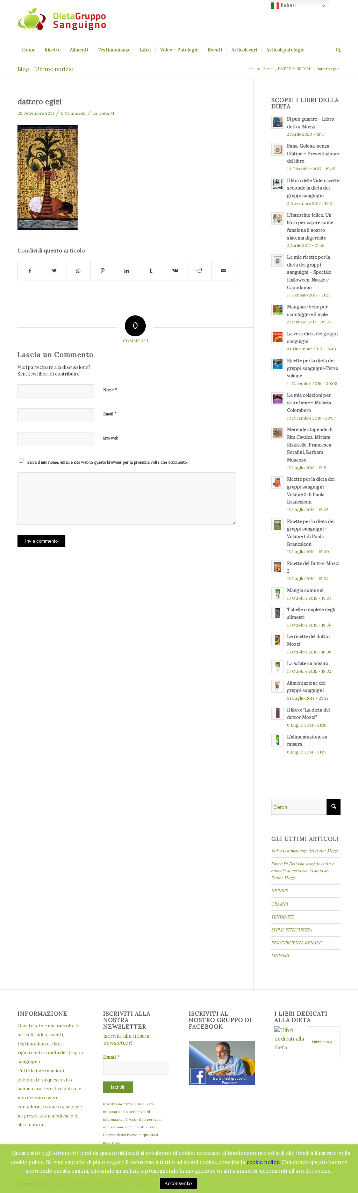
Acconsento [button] (178, 1183)
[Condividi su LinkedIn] (127, 270)
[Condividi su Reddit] (199, 270)
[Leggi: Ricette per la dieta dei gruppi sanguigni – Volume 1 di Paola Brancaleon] (277, 525)
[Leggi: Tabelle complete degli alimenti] (277, 613)
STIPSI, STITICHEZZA (291, 930)
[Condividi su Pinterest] (102, 270)
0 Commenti (73, 113)
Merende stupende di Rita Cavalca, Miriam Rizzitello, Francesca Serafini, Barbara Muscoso (309, 445)
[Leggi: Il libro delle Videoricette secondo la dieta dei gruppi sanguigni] (277, 184)
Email (110, 414)
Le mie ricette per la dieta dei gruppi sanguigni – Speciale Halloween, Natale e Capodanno (309, 272)
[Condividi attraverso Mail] (223, 270)
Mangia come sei (305, 590)
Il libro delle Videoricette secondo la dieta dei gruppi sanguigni (313, 188)
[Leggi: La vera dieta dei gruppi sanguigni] (277, 337)
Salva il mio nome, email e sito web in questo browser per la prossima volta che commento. (107, 462)
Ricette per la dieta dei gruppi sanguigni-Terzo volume (312, 368)
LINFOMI (280, 955)
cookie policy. (263, 1162)
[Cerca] (336, 50)
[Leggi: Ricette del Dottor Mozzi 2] (277, 566)
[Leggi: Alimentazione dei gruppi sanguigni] (277, 686)
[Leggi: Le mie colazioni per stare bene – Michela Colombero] (277, 398)
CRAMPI (279, 904)
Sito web (110, 438)
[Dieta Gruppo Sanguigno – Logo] (61, 20)
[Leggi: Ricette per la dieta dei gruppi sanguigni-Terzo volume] (277, 364)
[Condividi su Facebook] (30, 270)
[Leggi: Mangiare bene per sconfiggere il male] (277, 310)
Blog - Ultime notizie (45, 68)
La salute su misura (307, 663)
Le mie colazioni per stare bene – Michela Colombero (309, 402)
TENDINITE (282, 917)
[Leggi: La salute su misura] (277, 666)
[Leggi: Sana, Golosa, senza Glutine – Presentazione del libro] (277, 149)
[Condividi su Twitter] (54, 270)
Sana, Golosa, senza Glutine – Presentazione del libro (313, 153)
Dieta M (106, 113)
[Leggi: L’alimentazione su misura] (277, 740)
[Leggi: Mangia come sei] (277, 593)
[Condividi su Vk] (175, 270)
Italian (287, 5)
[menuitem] (28, 50)
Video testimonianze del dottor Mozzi (304, 850)
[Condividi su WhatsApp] (78, 270)
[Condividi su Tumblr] (151, 270)
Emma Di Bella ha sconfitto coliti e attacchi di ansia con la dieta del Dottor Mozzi (302, 870)
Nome (110, 390)
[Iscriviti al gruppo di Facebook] (222, 1083)
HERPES (279, 890)
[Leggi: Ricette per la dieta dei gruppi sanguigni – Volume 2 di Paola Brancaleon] (277, 482)
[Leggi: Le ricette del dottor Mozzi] (277, 640)
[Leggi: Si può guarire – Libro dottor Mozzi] (277, 122)
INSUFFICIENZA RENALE (296, 942)
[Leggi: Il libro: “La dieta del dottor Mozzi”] (277, 713)
